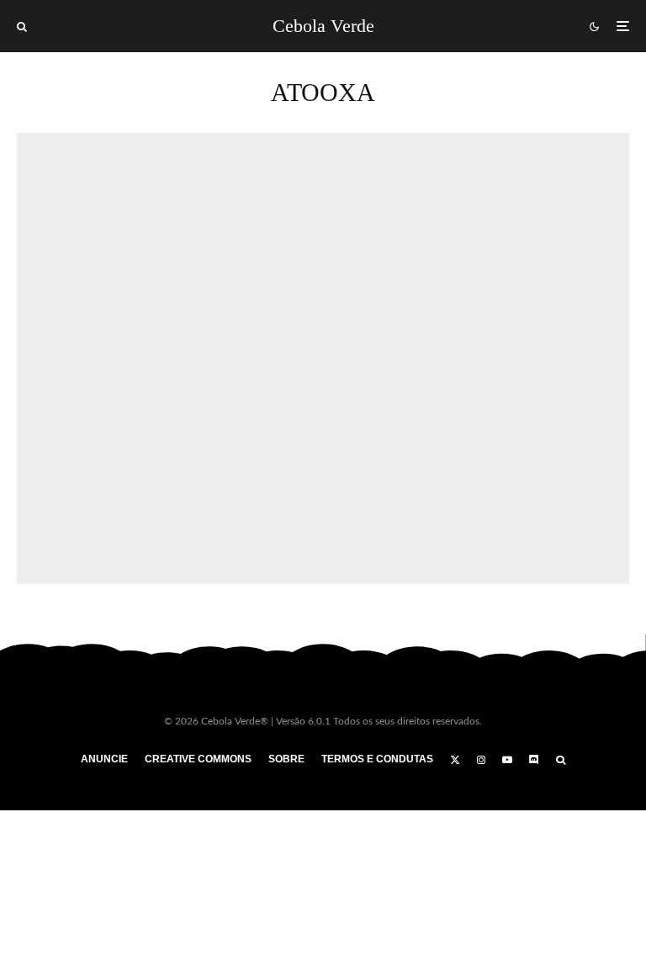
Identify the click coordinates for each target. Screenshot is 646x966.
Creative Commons (198, 759)
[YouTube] (507, 759)
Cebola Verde (323, 26)
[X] (455, 759)
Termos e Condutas (377, 759)
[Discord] (534, 759)
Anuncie (104, 759)
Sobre (286, 759)
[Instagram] (481, 759)
